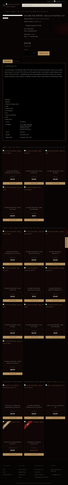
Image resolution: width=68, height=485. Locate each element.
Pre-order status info (39, 469)
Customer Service (22, 469)
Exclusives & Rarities (7, 474)
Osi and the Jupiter (41, 19)
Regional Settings (22, 472)
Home (7, 11)
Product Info (17, 61)
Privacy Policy (37, 472)
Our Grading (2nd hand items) (41, 477)
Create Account (22, 474)
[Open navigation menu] (4, 5)
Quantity (25, 49)
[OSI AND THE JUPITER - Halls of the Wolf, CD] (12, 15)
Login (20, 477)
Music (4, 469)
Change (63, 1)
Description (7, 61)
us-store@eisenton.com (56, 474)
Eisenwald (37, 22)
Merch (4, 472)
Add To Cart (43, 53)
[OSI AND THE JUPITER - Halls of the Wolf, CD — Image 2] (5, 18)
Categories (13, 11)
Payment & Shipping (39, 474)
